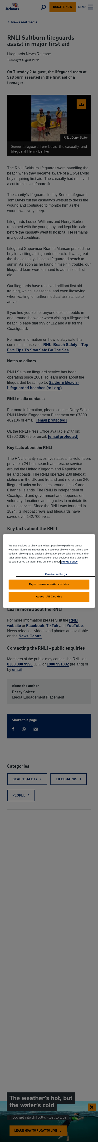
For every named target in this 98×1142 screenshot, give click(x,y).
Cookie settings (56, 574)
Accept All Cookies (49, 596)
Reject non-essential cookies (49, 584)
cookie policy (69, 561)
